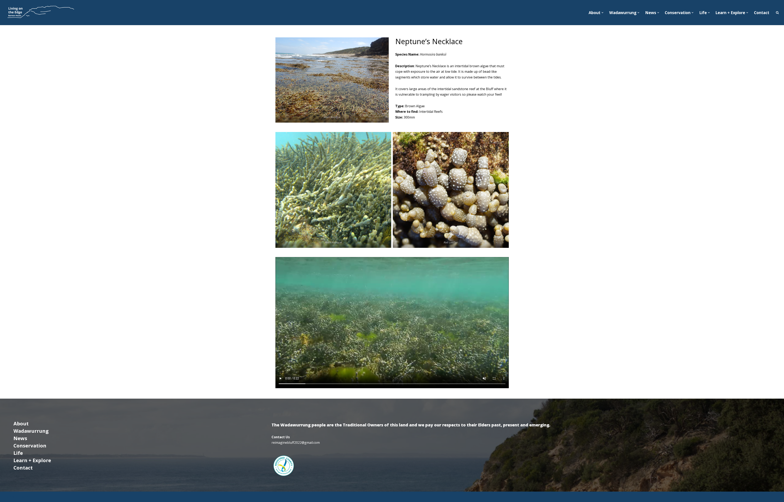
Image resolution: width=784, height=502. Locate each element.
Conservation (29, 445)
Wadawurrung (31, 430)
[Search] (777, 12)
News (20, 438)
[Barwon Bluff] (40, 12)
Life (18, 452)
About (21, 423)
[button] (602, 13)
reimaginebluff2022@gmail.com (296, 442)
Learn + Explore (32, 460)
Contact (761, 12)
